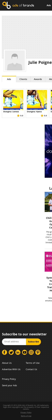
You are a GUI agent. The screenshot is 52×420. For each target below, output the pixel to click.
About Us (7, 363)
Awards (38, 79)
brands (23, 5)
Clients (23, 79)
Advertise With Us (11, 370)
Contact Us (31, 370)
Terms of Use (32, 363)
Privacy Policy (9, 379)
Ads (49, 6)
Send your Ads (9, 386)
